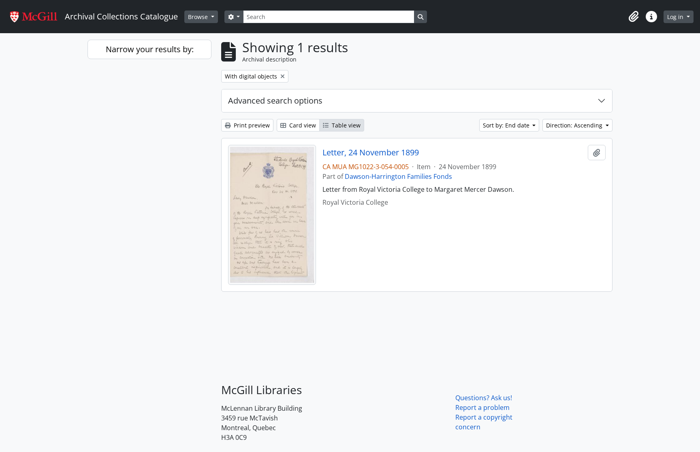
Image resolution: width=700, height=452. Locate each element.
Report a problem (482, 407)
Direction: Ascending (575, 125)
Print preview (251, 125)
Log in (676, 17)
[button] (633, 16)
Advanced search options (275, 100)
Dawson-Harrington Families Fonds (398, 176)
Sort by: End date (507, 125)
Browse (198, 17)
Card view (302, 125)
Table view (345, 125)
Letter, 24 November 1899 (370, 152)
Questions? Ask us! (483, 397)
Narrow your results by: (150, 49)
